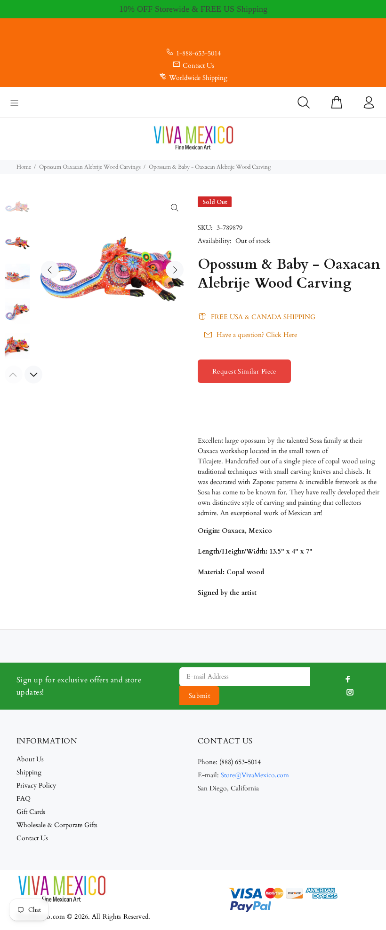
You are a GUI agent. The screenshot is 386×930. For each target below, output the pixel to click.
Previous (50, 270)
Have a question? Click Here (257, 334)
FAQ (23, 798)
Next (175, 270)
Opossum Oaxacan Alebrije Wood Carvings (90, 167)
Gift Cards (30, 811)
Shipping (28, 772)
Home (23, 167)
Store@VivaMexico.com (255, 775)
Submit (199, 695)
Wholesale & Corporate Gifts (56, 825)
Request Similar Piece (244, 371)
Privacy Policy (36, 785)
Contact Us (198, 65)
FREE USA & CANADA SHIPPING (263, 317)
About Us (30, 759)
